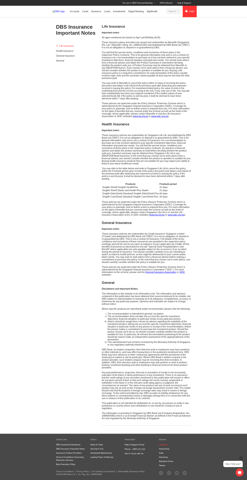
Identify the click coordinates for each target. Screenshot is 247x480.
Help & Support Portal (134, 444)
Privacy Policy (82, 471)
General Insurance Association (160, 272)
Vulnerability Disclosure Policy (131, 471)
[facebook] (161, 473)
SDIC (182, 272)
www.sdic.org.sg (159, 116)
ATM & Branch (166, 3)
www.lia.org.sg (140, 116)
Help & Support (184, 3)
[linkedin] (185, 473)
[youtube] (177, 473)
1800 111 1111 (138, 449)
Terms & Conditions (65, 471)
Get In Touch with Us (134, 453)
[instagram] (169, 473)
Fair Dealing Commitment (103, 471)
